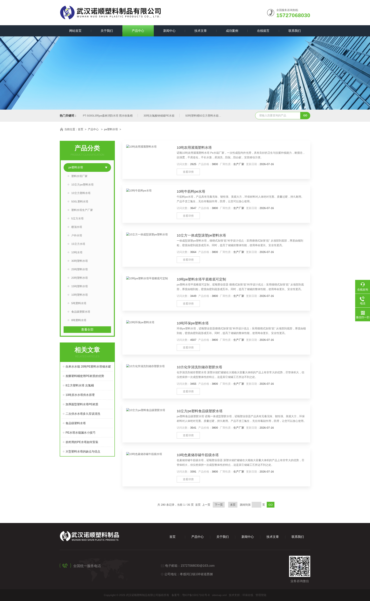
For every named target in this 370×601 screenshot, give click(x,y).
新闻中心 (169, 30)
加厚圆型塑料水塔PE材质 (82, 404)
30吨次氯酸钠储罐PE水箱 (159, 115)
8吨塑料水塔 (78, 320)
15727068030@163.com (197, 565)
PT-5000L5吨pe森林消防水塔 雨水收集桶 (108, 115)
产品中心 (138, 30)
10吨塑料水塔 (79, 294)
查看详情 (188, 171)
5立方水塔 (77, 218)
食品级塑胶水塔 (80, 311)
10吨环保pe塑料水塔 (193, 323)
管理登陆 (261, 595)
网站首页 (75, 30)
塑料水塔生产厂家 (82, 210)
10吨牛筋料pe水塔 (191, 191)
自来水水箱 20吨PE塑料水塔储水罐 (88, 366)
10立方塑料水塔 (81, 193)
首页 (80, 129)
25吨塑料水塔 (79, 269)
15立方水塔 (78, 243)
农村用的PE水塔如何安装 (82, 442)
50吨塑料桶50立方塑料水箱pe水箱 (206, 115)
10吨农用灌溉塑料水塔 (194, 147)
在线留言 (263, 30)
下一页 (219, 504)
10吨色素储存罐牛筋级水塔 (198, 455)
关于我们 (107, 30)
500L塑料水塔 (79, 201)
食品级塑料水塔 (76, 423)
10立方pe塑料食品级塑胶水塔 (200, 411)
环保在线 (247, 595)
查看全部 (87, 329)
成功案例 (232, 30)
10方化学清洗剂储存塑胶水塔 (199, 367)
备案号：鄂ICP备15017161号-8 (191, 595)
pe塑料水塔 (111, 129)
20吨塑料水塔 (79, 277)
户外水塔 (76, 235)
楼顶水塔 (76, 226)
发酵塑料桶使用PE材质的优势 (85, 376)
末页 (232, 504)
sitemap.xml (219, 595)
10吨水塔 (76, 252)
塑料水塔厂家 (79, 176)
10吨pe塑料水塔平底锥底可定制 (201, 279)
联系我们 (294, 30)
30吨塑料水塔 (79, 260)
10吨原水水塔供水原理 (80, 394)
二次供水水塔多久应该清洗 (83, 413)
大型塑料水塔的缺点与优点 (83, 451)
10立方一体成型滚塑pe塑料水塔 (201, 235)
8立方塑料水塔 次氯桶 (80, 385)
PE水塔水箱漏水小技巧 (80, 432)
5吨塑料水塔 (78, 303)
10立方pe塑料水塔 (82, 184)
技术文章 (200, 30)
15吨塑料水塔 (79, 286)
